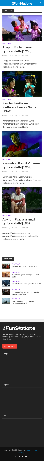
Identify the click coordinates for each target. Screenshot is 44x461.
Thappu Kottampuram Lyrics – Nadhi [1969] (17, 49)
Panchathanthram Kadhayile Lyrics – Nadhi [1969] (19, 107)
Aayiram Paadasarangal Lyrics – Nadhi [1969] (18, 221)
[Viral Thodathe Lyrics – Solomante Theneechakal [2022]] (6, 301)
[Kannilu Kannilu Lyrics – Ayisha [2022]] (6, 266)
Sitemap (21, 453)
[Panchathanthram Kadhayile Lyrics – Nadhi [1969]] (22, 83)
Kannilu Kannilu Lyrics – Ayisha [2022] (25, 266)
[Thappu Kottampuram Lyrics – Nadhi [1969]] (22, 27)
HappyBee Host (31, 450)
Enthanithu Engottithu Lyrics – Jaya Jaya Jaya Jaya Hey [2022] (26, 293)
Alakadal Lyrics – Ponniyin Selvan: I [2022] (26, 284)
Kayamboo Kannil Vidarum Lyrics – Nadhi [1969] (21, 165)
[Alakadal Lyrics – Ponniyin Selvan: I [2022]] (6, 283)
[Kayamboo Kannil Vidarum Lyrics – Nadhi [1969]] (22, 144)
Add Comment (22, 55)
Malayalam (6, 44)
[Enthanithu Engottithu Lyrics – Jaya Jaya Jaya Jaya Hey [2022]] (6, 292)
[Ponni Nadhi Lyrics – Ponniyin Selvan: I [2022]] (6, 274)
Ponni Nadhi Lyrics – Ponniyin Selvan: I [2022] (25, 276)
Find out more (9, 346)
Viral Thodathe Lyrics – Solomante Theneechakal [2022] (24, 302)
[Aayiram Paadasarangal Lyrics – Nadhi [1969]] (22, 200)
